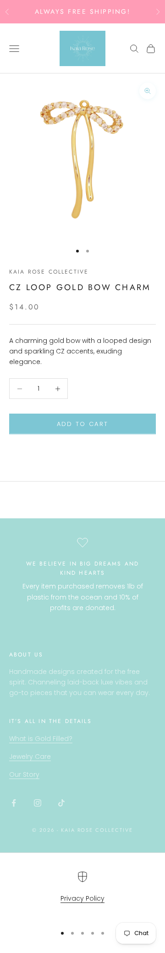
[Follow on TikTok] (61, 802)
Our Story (24, 774)
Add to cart (83, 424)
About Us (26, 654)
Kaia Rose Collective (48, 272)
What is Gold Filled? (40, 738)
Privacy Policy (82, 898)
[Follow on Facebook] (13, 802)
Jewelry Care (30, 756)
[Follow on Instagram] (37, 802)
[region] (82, 894)
